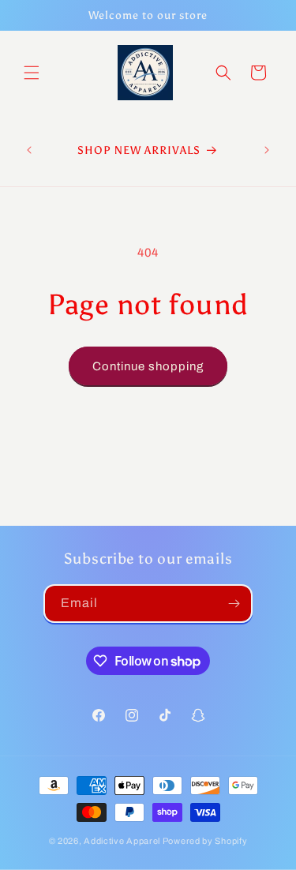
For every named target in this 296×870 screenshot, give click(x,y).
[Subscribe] (233, 603)
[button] (31, 72)
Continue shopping (148, 366)
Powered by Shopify (205, 841)
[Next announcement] (266, 150)
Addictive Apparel (122, 841)
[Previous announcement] (29, 150)
